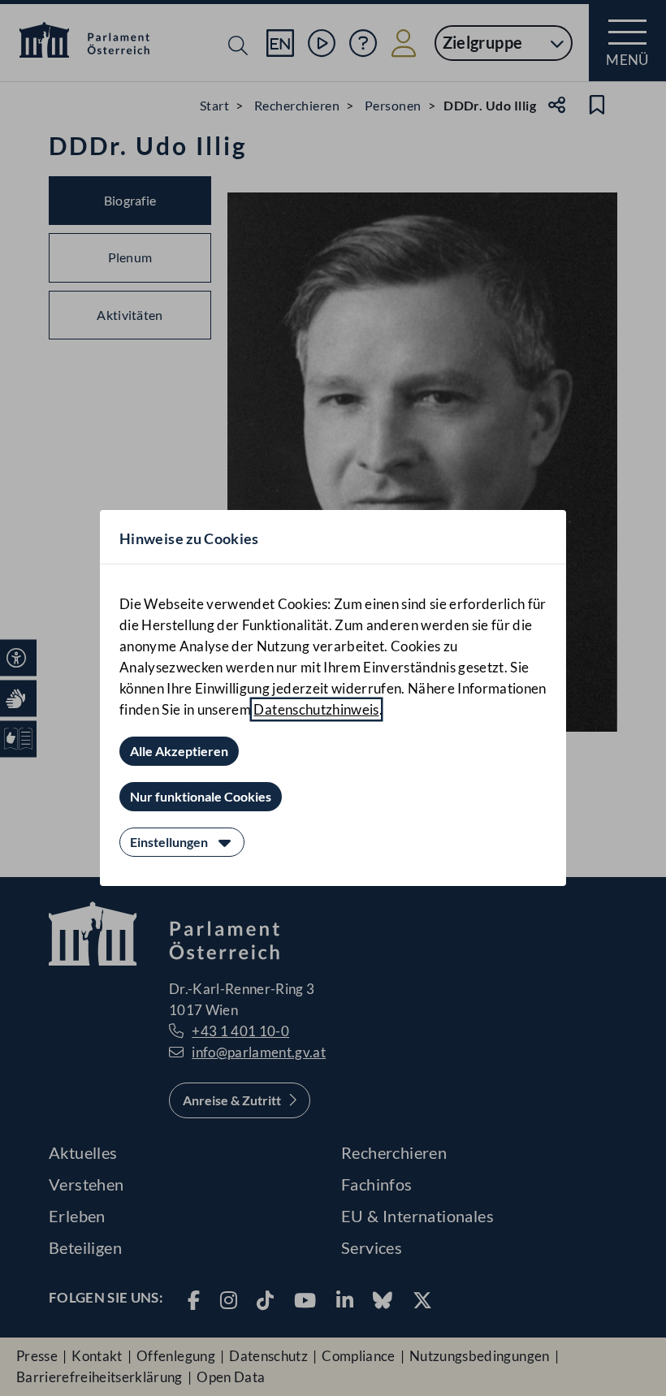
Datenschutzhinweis (315, 709)
